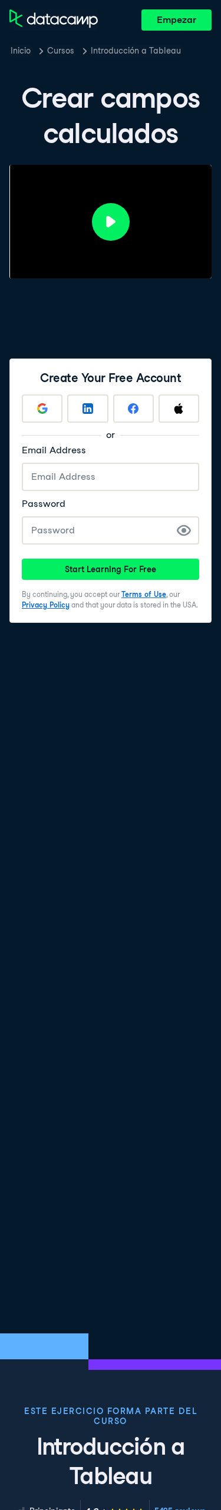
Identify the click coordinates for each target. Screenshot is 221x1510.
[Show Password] (183, 530)
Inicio (21, 50)
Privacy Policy (46, 604)
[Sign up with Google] (42, 408)
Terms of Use (143, 594)
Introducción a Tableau (136, 50)
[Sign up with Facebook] (133, 408)
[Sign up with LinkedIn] (87, 408)
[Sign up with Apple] (179, 408)
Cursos (60, 50)
